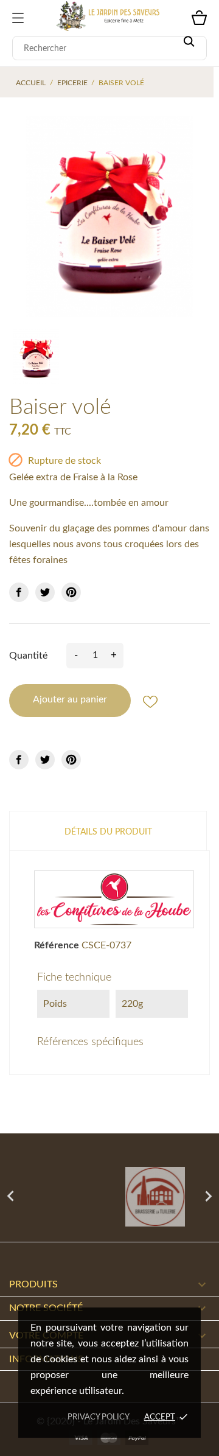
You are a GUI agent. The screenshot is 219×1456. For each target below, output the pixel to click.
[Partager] (19, 592)
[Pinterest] (71, 592)
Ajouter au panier (70, 699)
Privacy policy (99, 1417)
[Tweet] (45, 592)
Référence (56, 945)
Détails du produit (108, 832)
